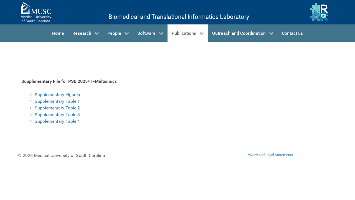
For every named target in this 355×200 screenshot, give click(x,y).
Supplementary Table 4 (57, 121)
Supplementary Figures (57, 94)
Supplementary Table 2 (57, 108)
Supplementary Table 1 (57, 101)
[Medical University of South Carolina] (36, 12)
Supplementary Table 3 (57, 114)
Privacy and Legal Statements (270, 155)
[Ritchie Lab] (319, 12)
